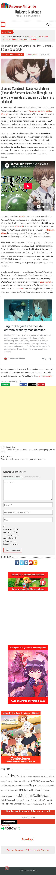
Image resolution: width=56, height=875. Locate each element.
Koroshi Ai (19, 226)
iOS (20, 785)
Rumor (25, 800)
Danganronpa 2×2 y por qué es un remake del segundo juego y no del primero (28, 451)
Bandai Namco (23, 776)
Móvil (17, 790)
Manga (32, 785)
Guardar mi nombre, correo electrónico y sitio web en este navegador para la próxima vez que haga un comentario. (11, 536)
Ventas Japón (42, 804)
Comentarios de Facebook (32, 477)
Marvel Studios (46, 786)
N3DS (22, 790)
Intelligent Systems (12, 785)
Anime (11, 775)
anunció (21, 288)
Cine (52, 776)
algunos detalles (45, 375)
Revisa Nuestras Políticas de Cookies (28, 850)
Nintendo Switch (31, 795)
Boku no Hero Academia (36, 776)
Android (4, 776)
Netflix (28, 790)
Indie (3, 785)
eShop (36, 781)
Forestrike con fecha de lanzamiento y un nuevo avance (23, 459)
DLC (30, 781)
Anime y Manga (16, 36)
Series (33, 800)
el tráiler (22, 216)
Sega (29, 800)
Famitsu (43, 781)
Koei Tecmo (25, 786)
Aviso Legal (28, 839)
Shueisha (40, 799)
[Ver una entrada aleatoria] (50, 24)
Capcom (46, 776)
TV (33, 804)
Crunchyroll (45, 281)
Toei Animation (27, 804)
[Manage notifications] (7, 868)
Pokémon (18, 800)
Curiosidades (19, 781)
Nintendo (37, 790)
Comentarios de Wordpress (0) (12, 477)
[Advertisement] (28, 414)
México (12, 790)
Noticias (20, 54)
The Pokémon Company (12, 803)
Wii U (49, 803)
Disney (26, 780)
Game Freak (49, 781)
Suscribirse (9, 822)
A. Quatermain (32, 54)
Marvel (39, 785)
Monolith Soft (5, 791)
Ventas (36, 804)
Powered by (5, 825)
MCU (52, 785)
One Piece (11, 800)
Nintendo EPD (13, 796)
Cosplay (3, 781)
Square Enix (48, 800)
